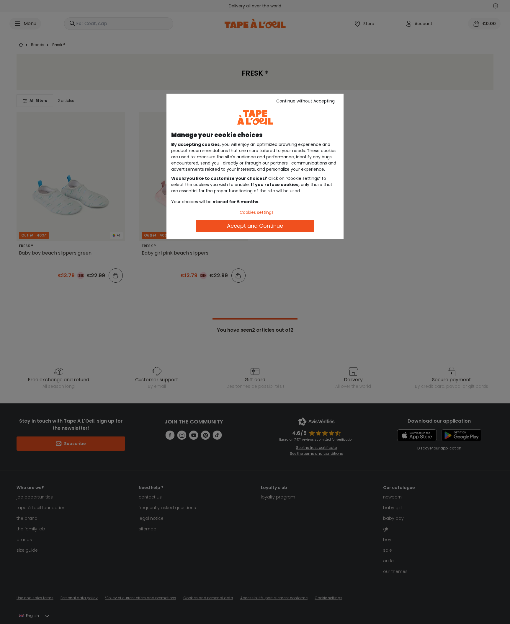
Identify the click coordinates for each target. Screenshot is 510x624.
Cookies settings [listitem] (257, 212)
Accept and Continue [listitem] (255, 225)
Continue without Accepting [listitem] (305, 101)
